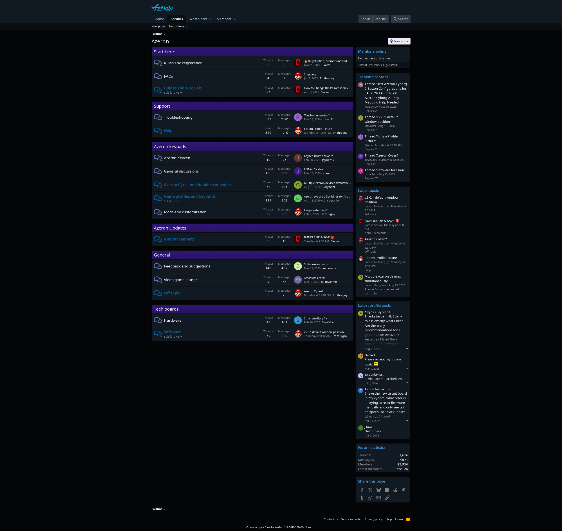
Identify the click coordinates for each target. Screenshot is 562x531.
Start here (164, 52)
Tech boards (166, 309)
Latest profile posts (374, 305)
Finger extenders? (316, 210)
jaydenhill (384, 312)
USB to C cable (313, 169)
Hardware (173, 320)
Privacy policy (374, 519)
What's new (198, 19)
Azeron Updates (170, 228)
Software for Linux (316, 264)
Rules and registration (183, 62)
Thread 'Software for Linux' (385, 170)
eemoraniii (329, 268)
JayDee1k (328, 160)
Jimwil (368, 427)
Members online (372, 51)
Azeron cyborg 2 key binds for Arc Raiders (331, 196)
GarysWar (328, 187)
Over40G (370, 355)
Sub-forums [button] (171, 92)
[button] (210, 19)
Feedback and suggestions (187, 266)
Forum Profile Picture (318, 129)
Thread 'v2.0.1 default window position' (381, 119)
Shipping (310, 74)
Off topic (172, 293)
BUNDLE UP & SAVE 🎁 (319, 237)
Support (162, 106)
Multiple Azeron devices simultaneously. (330, 183)
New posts (158, 26)
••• (406, 348)
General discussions (181, 171)
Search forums (178, 26)
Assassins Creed (314, 278)
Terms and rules (351, 519)
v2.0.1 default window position (324, 332)
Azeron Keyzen (177, 157)
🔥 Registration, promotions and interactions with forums (342, 61)
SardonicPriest (374, 374)
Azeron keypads (170, 147)
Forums (177, 19)
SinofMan (328, 322)
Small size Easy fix (315, 318)
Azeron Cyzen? (313, 291)
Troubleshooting (178, 117)
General (162, 255)
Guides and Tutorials (183, 88)
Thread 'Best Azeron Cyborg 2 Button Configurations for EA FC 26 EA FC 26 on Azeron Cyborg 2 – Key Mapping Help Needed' (386, 93)
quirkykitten (329, 282)
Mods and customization (185, 211)
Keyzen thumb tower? (318, 156)
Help (168, 130)
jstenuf (326, 173)
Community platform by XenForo (281, 527)
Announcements (179, 239)
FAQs (168, 76)
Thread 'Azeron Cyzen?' (382, 155)
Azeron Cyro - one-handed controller (197, 184)
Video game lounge (181, 279)
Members (224, 19)
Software (172, 331)
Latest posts (368, 190)
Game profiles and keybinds (190, 196)
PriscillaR (401, 469)
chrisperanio (330, 200)
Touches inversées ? (317, 115)
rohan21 (327, 119)
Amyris (369, 312)
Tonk (368, 389)
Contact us (331, 519)
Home (159, 19)
